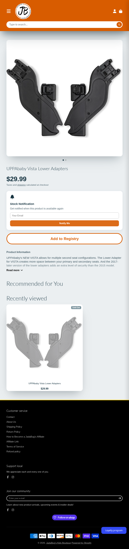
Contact (10, 417)
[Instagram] (12, 477)
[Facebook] (7, 477)
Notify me (64, 223)
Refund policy (13, 451)
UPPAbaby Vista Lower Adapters (44, 347)
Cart (121, 11)
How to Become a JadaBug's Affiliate (25, 436)
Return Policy (13, 431)
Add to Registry (64, 239)
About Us (11, 421)
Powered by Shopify (81, 543)
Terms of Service (15, 446)
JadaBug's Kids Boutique (58, 543)
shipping (21, 185)
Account (115, 11)
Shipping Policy (14, 426)
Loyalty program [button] (114, 530)
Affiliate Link (12, 441)
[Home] (23, 11)
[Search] (119, 24)
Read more (13, 270)
